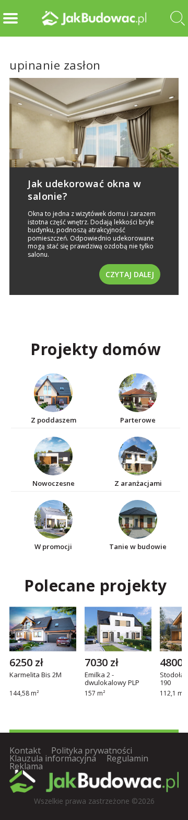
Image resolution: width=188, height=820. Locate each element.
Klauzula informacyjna (52, 758)
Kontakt (25, 750)
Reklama (26, 766)
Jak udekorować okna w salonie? (85, 189)
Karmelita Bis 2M (35, 675)
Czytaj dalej (129, 274)
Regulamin (127, 758)
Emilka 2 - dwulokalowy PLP (112, 679)
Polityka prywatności (91, 750)
